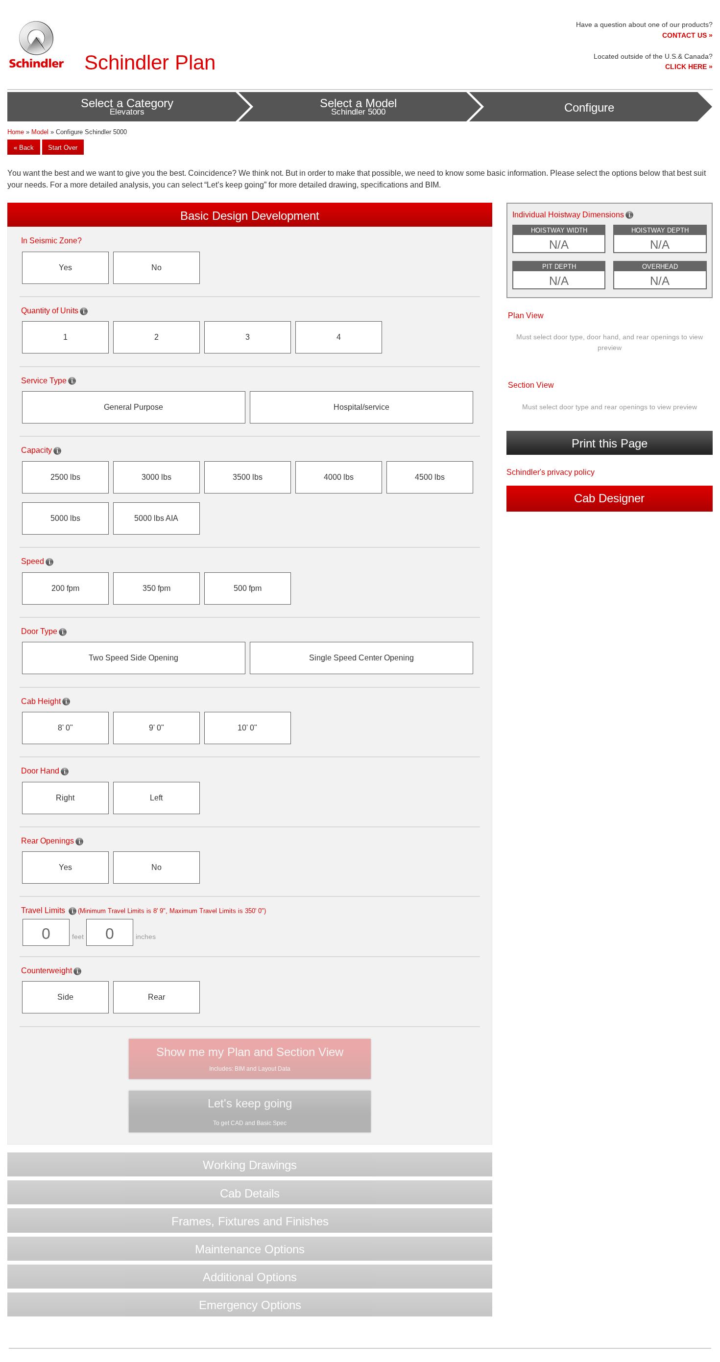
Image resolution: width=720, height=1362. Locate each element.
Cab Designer (609, 498)
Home (15, 132)
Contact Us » (687, 35)
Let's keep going (250, 1112)
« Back (24, 147)
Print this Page (610, 443)
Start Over (62, 147)
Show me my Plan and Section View (249, 1058)
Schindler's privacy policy (550, 472)
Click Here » (689, 66)
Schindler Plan (150, 62)
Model (39, 132)
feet (78, 936)
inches (146, 936)
